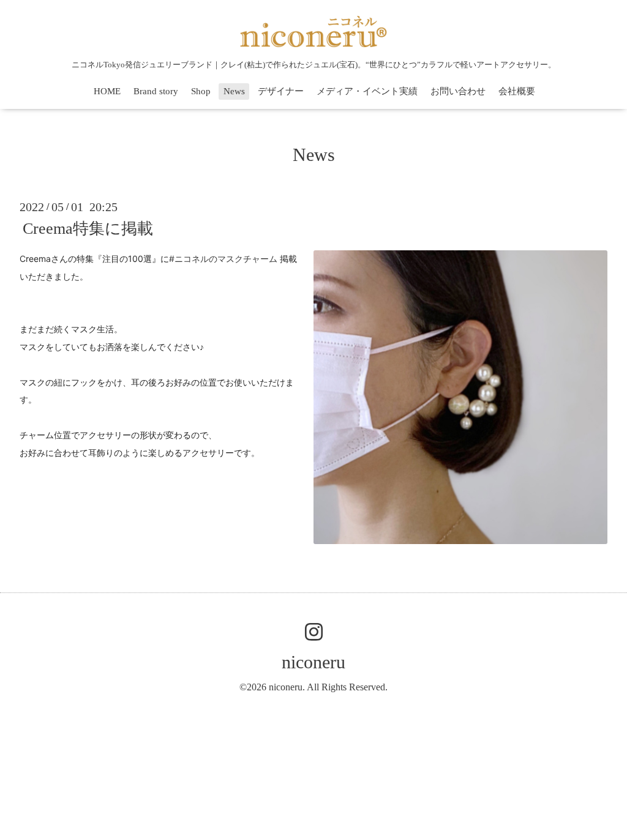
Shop (201, 91)
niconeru (313, 662)
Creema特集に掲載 (88, 228)
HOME (107, 91)
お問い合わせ (458, 91)
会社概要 (516, 91)
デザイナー (281, 91)
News (234, 91)
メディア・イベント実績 (367, 91)
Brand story (155, 91)
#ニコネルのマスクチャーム (223, 258)
